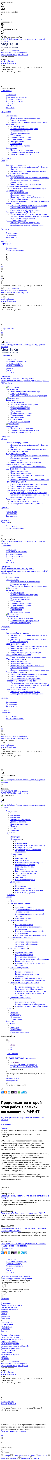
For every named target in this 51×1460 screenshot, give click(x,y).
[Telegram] (6, 256)
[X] (12, 1092)
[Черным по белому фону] (1, 14)
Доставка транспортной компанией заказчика (28, 171)
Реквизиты (10, 108)
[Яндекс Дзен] (6, 261)
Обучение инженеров (15, 191)
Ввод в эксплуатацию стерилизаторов (25, 184)
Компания (5, 1299)
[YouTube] (6, 258)
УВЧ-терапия (15, 135)
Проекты (5, 229)
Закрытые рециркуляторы (20, 154)
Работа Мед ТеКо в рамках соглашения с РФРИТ (23, 1213)
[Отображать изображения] (2, 24)
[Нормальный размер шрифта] (2, 7)
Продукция (6, 112)
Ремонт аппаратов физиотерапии (23, 208)
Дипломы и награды (14, 99)
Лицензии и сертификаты (16, 97)
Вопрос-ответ (11, 248)
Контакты (5, 241)
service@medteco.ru (8, 63)
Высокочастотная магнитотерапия (24, 129)
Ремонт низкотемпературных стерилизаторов (28, 206)
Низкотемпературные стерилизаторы (25, 118)
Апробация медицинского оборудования (26, 225)
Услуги (4, 1331)
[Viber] (15, 1092)
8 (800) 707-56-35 (14, 55)
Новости (9, 103)
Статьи (8, 105)
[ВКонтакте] (6, 254)
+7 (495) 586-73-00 (12, 50)
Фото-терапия (16, 144)
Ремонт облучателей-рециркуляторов (25, 210)
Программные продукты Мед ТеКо (20, 212)
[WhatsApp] (19, 1092)
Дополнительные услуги (16, 221)
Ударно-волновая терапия (20, 139)
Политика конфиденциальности (14, 1431)
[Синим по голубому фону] (1, 20)
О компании (6, 91)
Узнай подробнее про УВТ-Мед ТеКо (17, 378)
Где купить (6, 158)
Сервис (4, 161)
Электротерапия (17, 142)
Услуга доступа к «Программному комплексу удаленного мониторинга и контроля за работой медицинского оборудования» (29, 216)
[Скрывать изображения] (2, 27)
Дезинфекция (11, 148)
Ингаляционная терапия (20, 146)
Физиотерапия (12, 124)
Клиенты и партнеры (14, 101)
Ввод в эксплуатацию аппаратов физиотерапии (29, 178)
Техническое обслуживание (17, 186)
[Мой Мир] (9, 1092)
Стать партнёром (8, 1350)
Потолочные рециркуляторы (22, 150)
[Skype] (22, 1092)
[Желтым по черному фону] (1, 17)
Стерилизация (12, 116)
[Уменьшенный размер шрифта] (2, 4)
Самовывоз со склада (19, 173)
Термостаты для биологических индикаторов (28, 122)
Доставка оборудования (15, 165)
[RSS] (2, 1097)
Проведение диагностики (20, 195)
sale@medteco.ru (7, 61)
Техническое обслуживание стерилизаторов (28, 188)
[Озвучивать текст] (2, 32)
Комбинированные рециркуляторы (24, 152)
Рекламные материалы (15, 250)
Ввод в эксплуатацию (15, 176)
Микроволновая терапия (20, 131)
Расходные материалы (19, 120)
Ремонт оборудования (19, 199)
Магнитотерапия (17, 127)
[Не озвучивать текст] (2, 35)
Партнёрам (6, 244)
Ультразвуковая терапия (20, 133)
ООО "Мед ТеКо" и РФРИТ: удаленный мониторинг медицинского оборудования (23, 1244)
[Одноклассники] (5, 1092)
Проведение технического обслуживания (27, 197)
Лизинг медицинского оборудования (25, 223)
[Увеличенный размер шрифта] (3, 10)
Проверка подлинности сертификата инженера (29, 201)
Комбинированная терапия (21, 137)
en (2, 267)
